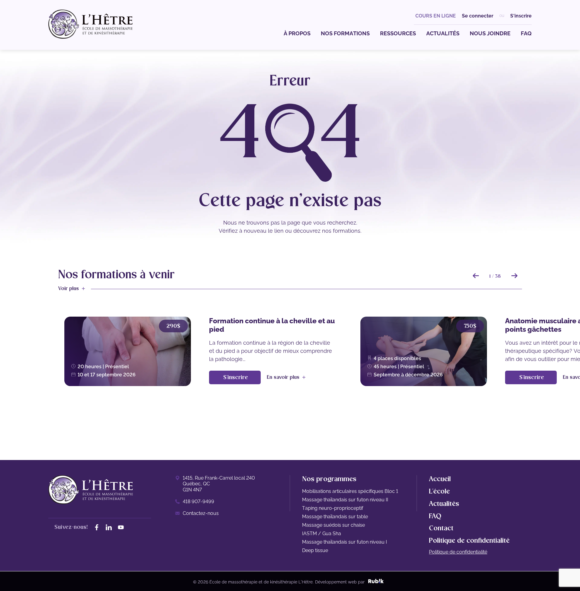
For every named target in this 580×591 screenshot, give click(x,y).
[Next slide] (514, 275)
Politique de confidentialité (458, 552)
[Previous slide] (475, 275)
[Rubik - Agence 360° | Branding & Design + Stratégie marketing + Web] (376, 582)
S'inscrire (521, 16)
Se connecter (477, 16)
